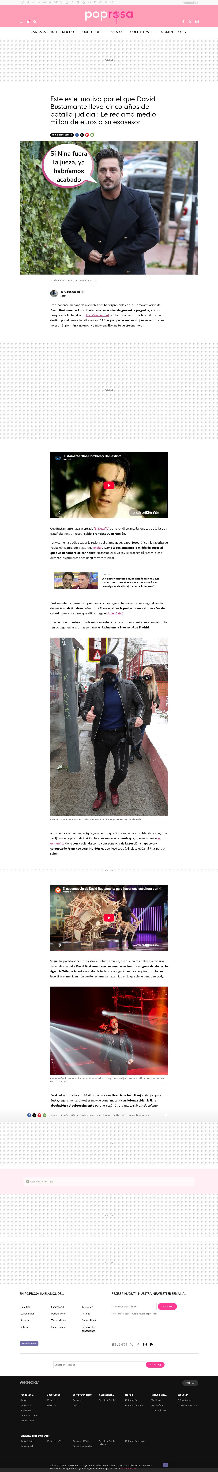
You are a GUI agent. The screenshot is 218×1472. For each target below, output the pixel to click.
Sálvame (25, 1327)
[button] (72, 292)
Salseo (116, 31)
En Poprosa (107, 575)
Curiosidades (103, 1115)
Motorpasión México (135, 1441)
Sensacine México (81, 1441)
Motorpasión (131, 1400)
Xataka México (27, 1441)
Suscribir (167, 1306)
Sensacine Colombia (82, 1446)
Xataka (24, 1400)
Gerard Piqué (89, 1320)
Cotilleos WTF (141, 31)
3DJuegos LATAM (55, 1441)
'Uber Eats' (114, 613)
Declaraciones (88, 1115)
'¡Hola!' (97, 548)
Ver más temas (29, 1343)
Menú (21, 22)
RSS (151, 1343)
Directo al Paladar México (107, 1443)
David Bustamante (140, 1115)
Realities (25, 1306)
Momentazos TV (174, 31)
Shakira (25, 1320)
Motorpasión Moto (134, 1405)
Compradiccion (158, 1410)
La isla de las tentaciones (88, 1328)
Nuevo (27, 22)
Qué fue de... (92, 31)
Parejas (86, 1313)
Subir (188, 1383)
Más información (128, 1468)
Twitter (190, 22)
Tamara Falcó (58, 1320)
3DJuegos (51, 1400)
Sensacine (78, 1400)
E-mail (92, 135)
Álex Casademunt (97, 315)
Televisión (87, 1306)
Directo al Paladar (107, 1400)
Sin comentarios (63, 134)
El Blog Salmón (185, 1400)
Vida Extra (51, 1405)
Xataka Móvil (26, 1405)
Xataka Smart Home (30, 1415)
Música (74, 1115)
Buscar (34, 22)
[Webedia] (29, 1382)
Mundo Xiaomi (27, 1420)
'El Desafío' (101, 528)
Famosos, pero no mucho (52, 31)
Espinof (76, 1405)
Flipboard (87, 135)
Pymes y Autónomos (187, 1405)
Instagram (196, 22)
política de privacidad (148, 1313)
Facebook (183, 22)
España (64, 1115)
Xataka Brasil (27, 1446)
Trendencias (157, 1400)
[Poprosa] (109, 16)
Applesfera (26, 1410)
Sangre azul (57, 1306)
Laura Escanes (59, 1327)
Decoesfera (157, 1405)
